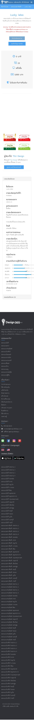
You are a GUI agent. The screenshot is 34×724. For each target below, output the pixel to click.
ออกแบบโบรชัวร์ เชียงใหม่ (8, 681)
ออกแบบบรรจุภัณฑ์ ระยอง (8, 631)
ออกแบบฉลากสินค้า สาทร (8, 540)
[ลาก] (22, 265)
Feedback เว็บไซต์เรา (7, 453)
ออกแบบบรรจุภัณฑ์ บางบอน (9, 604)
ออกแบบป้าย (5, 366)
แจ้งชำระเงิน (4, 390)
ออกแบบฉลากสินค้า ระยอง (9, 572)
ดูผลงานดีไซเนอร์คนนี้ (14, 167)
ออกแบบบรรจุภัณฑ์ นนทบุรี (9, 637)
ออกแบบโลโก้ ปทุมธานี (7, 502)
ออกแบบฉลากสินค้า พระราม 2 (10, 525)
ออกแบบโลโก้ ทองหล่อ (7, 479)
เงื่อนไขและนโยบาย (6, 402)
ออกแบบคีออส (5, 363)
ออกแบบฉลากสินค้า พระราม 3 (10, 528)
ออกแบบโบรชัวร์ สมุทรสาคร (9, 669)
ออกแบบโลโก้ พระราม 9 (8, 476)
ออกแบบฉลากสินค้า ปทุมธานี (9, 561)
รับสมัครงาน (4, 411)
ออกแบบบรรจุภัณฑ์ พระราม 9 (10, 593)
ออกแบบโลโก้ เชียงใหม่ (7, 505)
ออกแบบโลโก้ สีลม (6, 490)
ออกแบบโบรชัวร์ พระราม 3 (9, 645)
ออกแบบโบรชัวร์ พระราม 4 (9, 648)
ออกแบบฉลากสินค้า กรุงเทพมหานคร (11, 558)
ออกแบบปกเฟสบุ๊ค (6, 372)
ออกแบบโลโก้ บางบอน (7, 487)
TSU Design (18, 156)
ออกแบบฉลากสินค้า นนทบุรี (9, 578)
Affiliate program (6, 408)
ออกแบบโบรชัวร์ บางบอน (8, 663)
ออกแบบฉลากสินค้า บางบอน (9, 546)
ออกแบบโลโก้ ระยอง (7, 514)
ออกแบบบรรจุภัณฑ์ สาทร (8, 599)
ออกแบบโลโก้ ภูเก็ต (6, 517)
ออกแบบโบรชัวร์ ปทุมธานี (8, 678)
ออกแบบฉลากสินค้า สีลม (8, 549)
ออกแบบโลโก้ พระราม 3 (8, 470)
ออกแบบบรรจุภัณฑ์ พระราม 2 (10, 584)
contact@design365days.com (12, 429)
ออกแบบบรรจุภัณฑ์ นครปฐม (9, 625)
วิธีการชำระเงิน (5, 387)
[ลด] (13, 265)
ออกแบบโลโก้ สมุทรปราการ (9, 496)
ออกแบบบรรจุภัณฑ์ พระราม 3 (10, 587)
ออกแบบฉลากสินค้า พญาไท (9, 543)
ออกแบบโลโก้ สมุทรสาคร (8, 493)
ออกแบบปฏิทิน (5, 375)
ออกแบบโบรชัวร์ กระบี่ (7, 698)
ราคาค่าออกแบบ (6, 384)
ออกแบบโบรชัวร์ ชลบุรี (7, 686)
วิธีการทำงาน (5, 413)
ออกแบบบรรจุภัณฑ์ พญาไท (9, 602)
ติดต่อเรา (3, 405)
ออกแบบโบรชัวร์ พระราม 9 (9, 651)
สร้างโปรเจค (4, 396)
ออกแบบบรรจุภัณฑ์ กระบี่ (8, 640)
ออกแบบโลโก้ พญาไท (7, 484)
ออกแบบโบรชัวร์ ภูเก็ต (7, 692)
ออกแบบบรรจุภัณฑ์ (6, 349)
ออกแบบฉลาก (5, 346)
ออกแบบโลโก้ (5, 343)
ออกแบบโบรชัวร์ (5, 352)
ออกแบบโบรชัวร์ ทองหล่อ (8, 654)
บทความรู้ (4, 416)
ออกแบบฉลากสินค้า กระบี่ (8, 581)
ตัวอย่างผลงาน (5, 393)
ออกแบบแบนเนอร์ (6, 360)
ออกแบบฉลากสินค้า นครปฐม (9, 566)
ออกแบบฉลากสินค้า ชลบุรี (8, 569)
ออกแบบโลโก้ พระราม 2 (8, 467)
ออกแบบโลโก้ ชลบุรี (6, 511)
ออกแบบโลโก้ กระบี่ (6, 522)
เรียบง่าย (7, 275)
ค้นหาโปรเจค (4, 7)
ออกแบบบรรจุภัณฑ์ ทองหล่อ (9, 596)
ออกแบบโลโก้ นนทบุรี (7, 520)
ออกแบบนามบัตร (6, 357)
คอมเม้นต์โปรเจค (10, 297)
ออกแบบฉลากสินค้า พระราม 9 (10, 534)
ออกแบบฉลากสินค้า (16, 7)
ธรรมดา (7, 265)
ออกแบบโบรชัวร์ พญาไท (8, 660)
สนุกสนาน (7, 268)
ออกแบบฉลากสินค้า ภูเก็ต (8, 575)
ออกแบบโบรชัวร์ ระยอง (8, 689)
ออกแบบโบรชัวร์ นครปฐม (8, 684)
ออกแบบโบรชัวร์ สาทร (7, 657)
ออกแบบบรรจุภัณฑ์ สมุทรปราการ (10, 613)
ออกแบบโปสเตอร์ (6, 354)
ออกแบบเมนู (4, 369)
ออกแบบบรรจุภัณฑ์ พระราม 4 (10, 590)
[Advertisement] (17, 113)
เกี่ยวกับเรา (5, 379)
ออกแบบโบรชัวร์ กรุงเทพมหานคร (10, 675)
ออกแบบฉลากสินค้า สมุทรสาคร (10, 552)
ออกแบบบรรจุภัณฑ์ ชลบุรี (8, 628)
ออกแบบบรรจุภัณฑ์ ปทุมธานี (9, 619)
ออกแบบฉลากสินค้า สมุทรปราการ (11, 555)
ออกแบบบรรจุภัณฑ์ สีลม (8, 607)
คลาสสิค (7, 271)
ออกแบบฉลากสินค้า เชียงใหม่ (9, 563)
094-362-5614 (7, 426)
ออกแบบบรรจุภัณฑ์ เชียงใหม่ (9, 622)
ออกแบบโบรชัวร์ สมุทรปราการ (10, 672)
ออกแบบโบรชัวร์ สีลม (7, 666)
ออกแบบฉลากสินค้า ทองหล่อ (9, 537)
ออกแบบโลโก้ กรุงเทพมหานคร (9, 499)
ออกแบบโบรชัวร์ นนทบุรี (8, 695)
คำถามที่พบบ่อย (5, 399)
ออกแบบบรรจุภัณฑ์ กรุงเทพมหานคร (11, 616)
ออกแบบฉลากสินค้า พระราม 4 (10, 531)
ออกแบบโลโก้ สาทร (6, 482)
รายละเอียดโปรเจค (9, 179)
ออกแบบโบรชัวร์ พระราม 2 (9, 643)
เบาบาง (7, 278)
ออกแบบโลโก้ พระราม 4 (8, 473)
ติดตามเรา (5, 435)
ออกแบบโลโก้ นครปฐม (7, 508)
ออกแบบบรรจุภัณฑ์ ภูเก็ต (8, 634)
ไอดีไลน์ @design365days (11, 431)
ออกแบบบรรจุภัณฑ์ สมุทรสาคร (10, 610)
